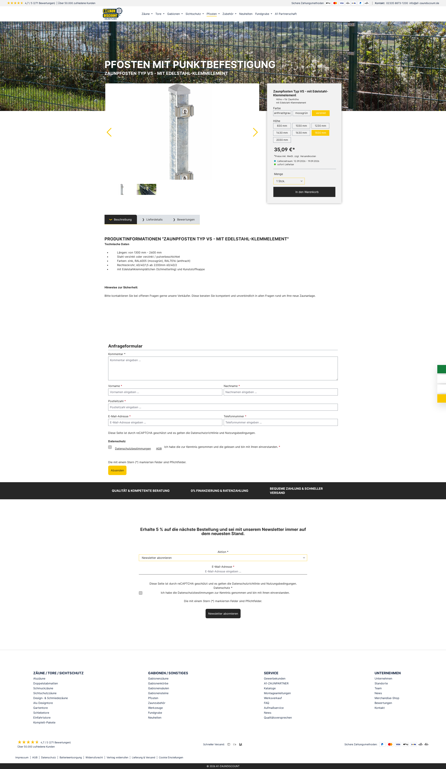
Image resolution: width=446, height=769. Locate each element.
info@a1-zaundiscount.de (424, 3)
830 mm (282, 125)
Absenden (117, 470)
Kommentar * (116, 354)
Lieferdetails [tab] (154, 219)
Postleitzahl (117, 401)
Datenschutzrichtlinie (204, 433)
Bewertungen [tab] (185, 219)
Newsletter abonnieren (223, 613)
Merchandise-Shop (387, 698)
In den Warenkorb (307, 192)
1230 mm (320, 125)
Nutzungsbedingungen (240, 433)
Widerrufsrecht (94, 757)
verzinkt (321, 113)
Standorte (381, 683)
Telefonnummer (235, 416)
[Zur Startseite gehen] (112, 13)
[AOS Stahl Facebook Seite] (425, 757)
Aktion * (223, 552)
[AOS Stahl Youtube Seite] (430, 757)
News (378, 693)
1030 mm (301, 125)
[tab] (121, 219)
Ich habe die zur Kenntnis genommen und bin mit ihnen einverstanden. (225, 592)
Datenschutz (48, 757)
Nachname (232, 386)
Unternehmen (383, 678)
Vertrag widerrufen (117, 757)
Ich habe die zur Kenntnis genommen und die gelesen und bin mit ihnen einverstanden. (197, 447)
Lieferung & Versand (143, 757)
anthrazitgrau (282, 113)
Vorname (115, 386)
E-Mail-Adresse (119, 416)
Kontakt (380, 708)
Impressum (22, 757)
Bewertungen (383, 703)
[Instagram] (420, 757)
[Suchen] (330, 13)
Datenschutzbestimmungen (133, 448)
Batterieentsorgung (71, 757)
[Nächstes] (255, 132)
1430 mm (282, 132)
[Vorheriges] (109, 132)
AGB (159, 448)
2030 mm (282, 139)
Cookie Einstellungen (171, 757)
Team (378, 688)
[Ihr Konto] (323, 13)
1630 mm (301, 132)
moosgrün (301, 113)
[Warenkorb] (337, 13)
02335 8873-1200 (397, 3)
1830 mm (320, 132)
